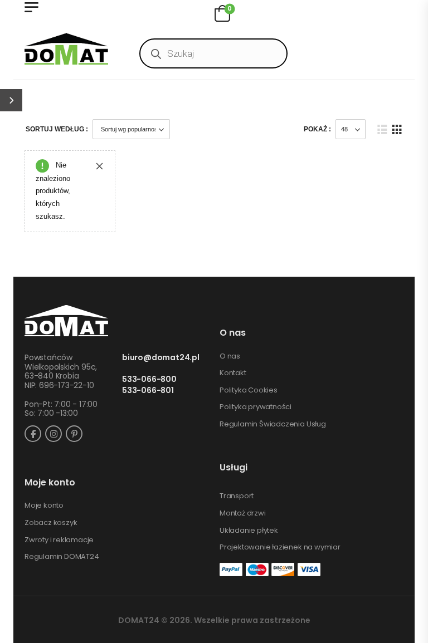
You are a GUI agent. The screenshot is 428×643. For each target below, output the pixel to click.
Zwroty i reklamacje (59, 540)
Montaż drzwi (243, 513)
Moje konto (44, 505)
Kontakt (233, 373)
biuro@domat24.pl (161, 357)
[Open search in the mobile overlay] (213, 53)
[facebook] (33, 433)
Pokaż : (317, 129)
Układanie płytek (249, 530)
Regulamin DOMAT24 (62, 556)
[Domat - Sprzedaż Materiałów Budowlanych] (66, 49)
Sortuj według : (57, 129)
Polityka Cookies (249, 390)
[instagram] (53, 433)
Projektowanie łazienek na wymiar (280, 547)
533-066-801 (148, 390)
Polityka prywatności (255, 407)
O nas (230, 356)
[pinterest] (74, 433)
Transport (237, 496)
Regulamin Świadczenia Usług (273, 424)
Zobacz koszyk (51, 522)
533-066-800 (149, 379)
